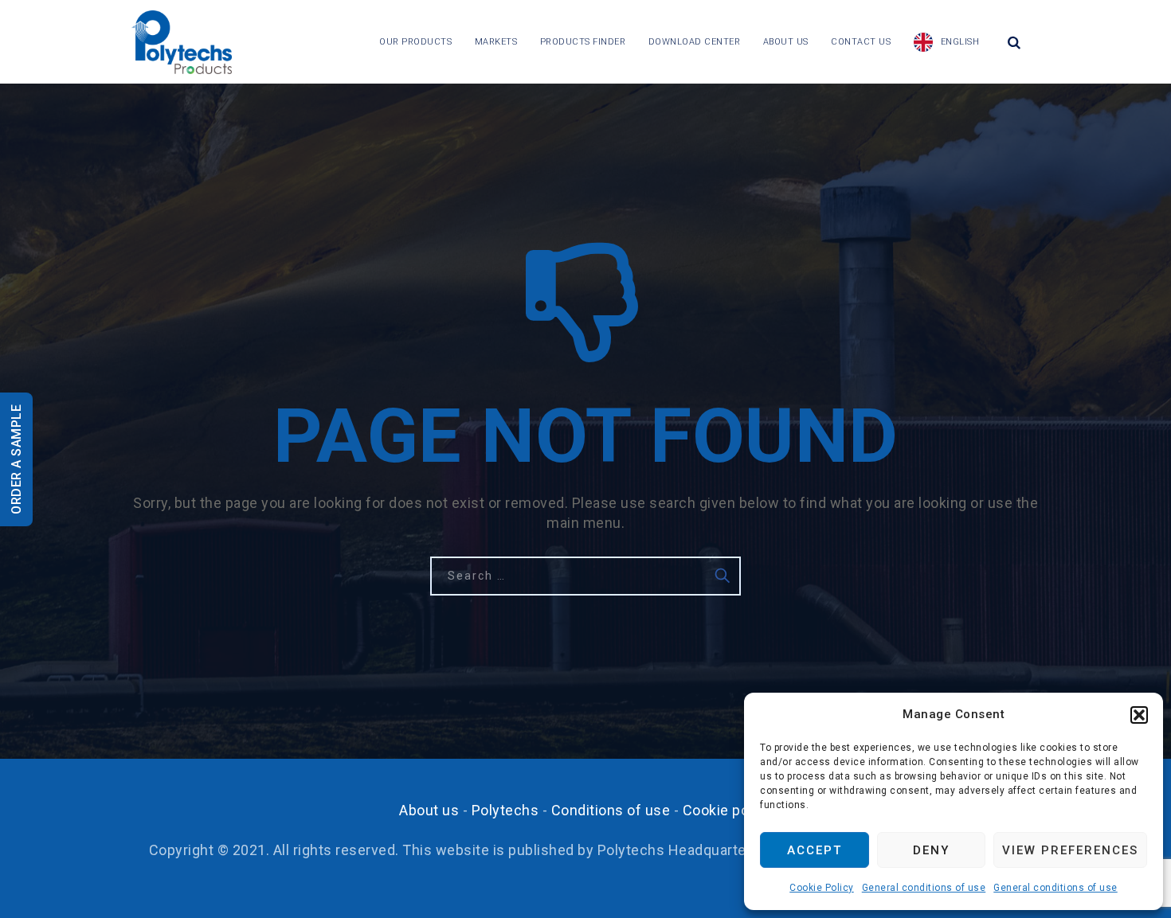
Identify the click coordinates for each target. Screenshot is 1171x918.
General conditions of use (924, 887)
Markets (496, 42)
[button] (1139, 715)
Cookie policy (728, 810)
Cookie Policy (821, 887)
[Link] (1014, 42)
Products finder (583, 42)
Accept (814, 850)
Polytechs (505, 810)
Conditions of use (611, 810)
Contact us (861, 42)
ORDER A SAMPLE (16, 459)
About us (786, 42)
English (960, 42)
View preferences (1070, 850)
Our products (415, 42)
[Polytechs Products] (181, 42)
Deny (931, 850)
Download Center (694, 42)
